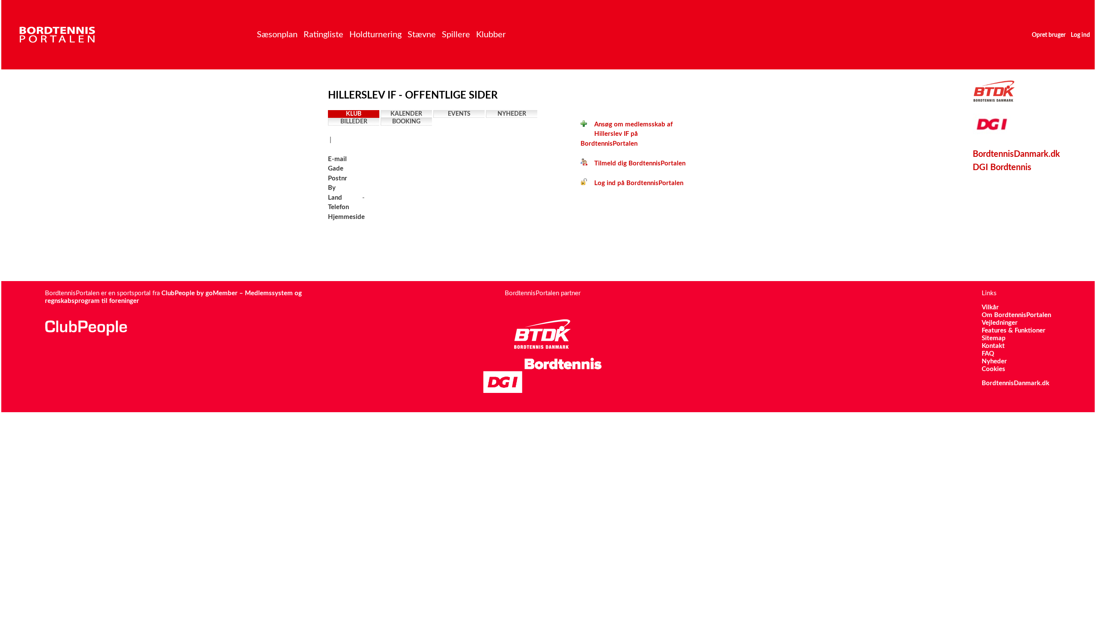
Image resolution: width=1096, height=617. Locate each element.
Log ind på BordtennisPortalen (635, 183)
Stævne (422, 34)
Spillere (456, 34)
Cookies (993, 369)
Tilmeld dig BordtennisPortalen (636, 163)
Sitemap (994, 338)
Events (459, 114)
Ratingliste (323, 34)
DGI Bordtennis (1002, 167)
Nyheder (511, 114)
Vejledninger (1000, 323)
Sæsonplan (277, 34)
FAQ (988, 353)
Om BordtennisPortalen (1016, 315)
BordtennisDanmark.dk (1016, 154)
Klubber (491, 34)
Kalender (406, 114)
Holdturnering (375, 34)
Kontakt (993, 346)
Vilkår (990, 307)
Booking (406, 122)
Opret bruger (1049, 35)
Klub (353, 114)
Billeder (353, 122)
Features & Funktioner (1013, 330)
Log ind (1080, 35)
